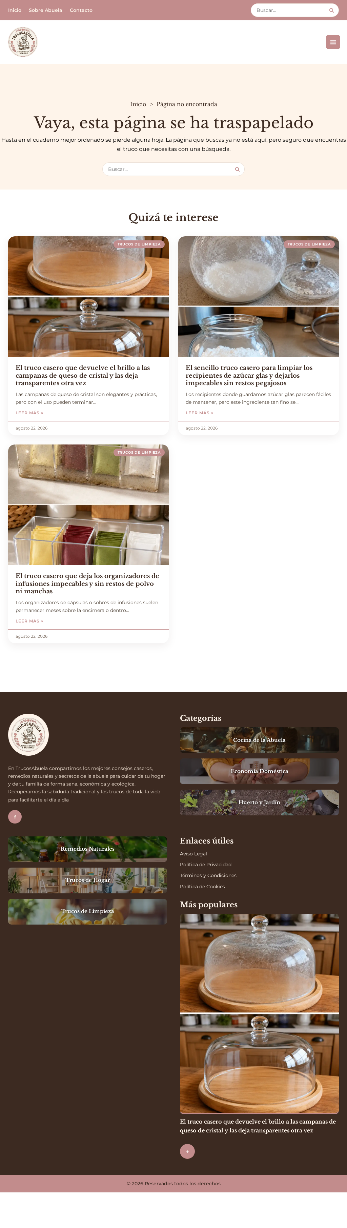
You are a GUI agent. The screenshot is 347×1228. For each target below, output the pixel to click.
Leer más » (50, 412)
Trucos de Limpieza (139, 244)
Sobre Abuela (45, 10)
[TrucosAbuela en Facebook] (15, 817)
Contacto (81, 10)
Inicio (14, 10)
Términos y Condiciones (208, 875)
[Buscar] (331, 10)
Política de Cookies (202, 887)
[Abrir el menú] (333, 42)
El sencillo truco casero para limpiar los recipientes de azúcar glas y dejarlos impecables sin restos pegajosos (249, 375)
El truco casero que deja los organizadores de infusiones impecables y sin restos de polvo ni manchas (87, 583)
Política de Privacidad (205, 864)
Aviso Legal (193, 854)
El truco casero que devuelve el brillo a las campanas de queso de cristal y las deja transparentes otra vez (83, 375)
